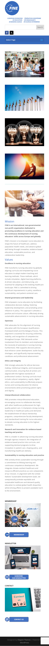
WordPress (24, 642)
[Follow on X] (11, 33)
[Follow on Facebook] (7, 33)
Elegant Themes (24, 640)
